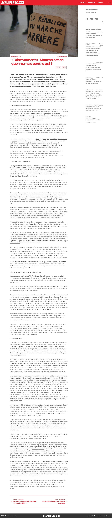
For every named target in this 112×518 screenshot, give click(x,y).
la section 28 (61, 372)
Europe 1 (14, 141)
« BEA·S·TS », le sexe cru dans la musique (53, 502)
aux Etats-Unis (57, 207)
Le (44, 139)
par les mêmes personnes (25, 309)
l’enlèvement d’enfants (30, 237)
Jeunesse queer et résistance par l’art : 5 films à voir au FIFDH (93, 108)
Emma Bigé (88, 31)
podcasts (91, 3)
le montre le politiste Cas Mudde (46, 380)
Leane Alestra (16, 56)
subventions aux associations (30, 453)
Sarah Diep (89, 62)
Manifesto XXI (89, 89)
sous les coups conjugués (58, 303)
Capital (57, 139)
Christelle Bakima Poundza (91, 44)
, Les (61, 139)
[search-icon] (105, 3)
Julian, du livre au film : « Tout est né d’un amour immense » (93, 81)
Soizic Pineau (89, 78)
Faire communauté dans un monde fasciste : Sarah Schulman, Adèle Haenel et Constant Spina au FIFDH (94, 95)
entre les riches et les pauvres (29, 316)
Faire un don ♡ (91, 123)
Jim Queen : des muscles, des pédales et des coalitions (94, 35)
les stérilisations (44, 234)
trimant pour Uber (23, 297)
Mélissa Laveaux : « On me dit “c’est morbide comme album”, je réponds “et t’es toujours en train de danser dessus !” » (93, 51)
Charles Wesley (60, 499)
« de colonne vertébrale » (50, 384)
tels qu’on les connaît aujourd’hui (34, 363)
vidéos (100, 3)
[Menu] (110, 2)
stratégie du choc (54, 386)
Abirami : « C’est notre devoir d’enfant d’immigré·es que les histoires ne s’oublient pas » (93, 67)
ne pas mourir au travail (17, 299)
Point (53, 139)
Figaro (47, 139)
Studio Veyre (107, 516)
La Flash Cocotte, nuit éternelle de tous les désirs (24, 502)
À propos (88, 116)
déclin (43, 111)
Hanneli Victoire (18, 499)
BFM (37, 139)
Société (64, 67)
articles (82, 3)
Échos (65, 139)
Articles (58, 67)
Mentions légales (91, 118)
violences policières (38, 449)
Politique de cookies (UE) (93, 120)
